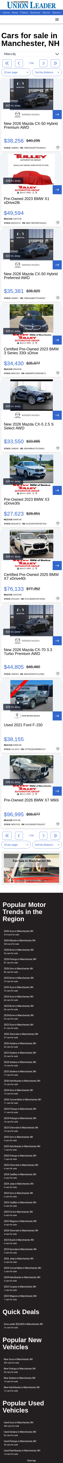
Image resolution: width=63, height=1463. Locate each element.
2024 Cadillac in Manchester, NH (20, 1176)
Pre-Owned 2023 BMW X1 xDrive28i (26, 201)
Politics (24, 12)
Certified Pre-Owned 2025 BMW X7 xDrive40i (31, 576)
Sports (46, 12)
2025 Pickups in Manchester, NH (20, 1157)
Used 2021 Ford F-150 (23, 725)
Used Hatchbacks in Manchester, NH (22, 1452)
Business (35, 12)
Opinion (56, 12)
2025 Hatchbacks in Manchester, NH (22, 1148)
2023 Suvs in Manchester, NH (18, 1026)
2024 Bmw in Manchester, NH (19, 1017)
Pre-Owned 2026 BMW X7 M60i (31, 800)
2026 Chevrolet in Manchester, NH (21, 1036)
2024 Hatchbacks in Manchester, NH (22, 1279)
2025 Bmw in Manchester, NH (19, 980)
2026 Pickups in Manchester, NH (20, 961)
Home (6, 12)
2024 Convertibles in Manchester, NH (22, 1270)
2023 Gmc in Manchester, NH (18, 1195)
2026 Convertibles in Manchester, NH (22, 1101)
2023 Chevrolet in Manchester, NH (21, 1129)
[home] (31, 5)
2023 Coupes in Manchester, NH (20, 1288)
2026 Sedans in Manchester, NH (20, 1045)
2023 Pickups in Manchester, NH (20, 1111)
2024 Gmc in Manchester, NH (18, 1092)
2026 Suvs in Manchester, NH (18, 933)
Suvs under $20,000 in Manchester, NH (23, 1326)
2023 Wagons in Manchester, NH (20, 1298)
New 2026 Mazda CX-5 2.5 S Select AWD (29, 426)
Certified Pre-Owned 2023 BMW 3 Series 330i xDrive (31, 351)
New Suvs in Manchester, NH (18, 1361)
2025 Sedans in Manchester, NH (20, 1073)
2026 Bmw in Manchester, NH (19, 952)
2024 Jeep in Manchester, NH (18, 1185)
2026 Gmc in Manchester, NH (18, 970)
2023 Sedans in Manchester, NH (20, 1054)
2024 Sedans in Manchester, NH (20, 1064)
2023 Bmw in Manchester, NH (19, 1008)
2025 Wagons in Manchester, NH (20, 1223)
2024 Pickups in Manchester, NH (20, 1120)
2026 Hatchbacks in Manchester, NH (22, 1083)
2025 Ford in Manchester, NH (18, 1214)
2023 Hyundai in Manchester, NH (20, 1251)
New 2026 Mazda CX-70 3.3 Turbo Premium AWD (28, 652)
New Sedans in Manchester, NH (19, 1380)
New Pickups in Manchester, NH (20, 1370)
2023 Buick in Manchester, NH (19, 1242)
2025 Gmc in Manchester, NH (18, 1139)
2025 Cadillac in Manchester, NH (20, 1204)
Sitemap (31, 1460)
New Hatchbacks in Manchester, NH (22, 1389)
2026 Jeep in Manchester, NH (18, 1260)
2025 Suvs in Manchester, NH (18, 989)
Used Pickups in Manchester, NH (20, 1443)
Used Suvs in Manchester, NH (18, 1424)
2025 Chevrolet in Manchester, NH (21, 1167)
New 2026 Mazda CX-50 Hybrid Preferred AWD (31, 276)
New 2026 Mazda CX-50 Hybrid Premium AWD (31, 125)
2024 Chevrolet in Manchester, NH (21, 1232)
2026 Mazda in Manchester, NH (19, 942)
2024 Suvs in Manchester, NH (18, 998)
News (15, 12)
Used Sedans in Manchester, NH (20, 1434)
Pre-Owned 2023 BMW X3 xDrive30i (26, 501)
